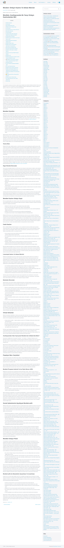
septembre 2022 (46, 93)
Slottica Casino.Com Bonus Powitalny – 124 (51, 432)
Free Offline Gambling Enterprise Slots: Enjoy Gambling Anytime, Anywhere (51, 43)
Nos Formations (42, 2)
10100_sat (45, 108)
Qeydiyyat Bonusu (9, 62)
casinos (45, 150)
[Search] (59, 9)
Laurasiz (45, 45)
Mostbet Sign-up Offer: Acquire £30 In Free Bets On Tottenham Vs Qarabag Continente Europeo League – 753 (51, 292)
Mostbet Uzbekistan (47, 306)
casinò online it (46, 146)
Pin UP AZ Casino (47, 338)
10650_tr (45, 131)
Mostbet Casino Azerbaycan (48, 253)
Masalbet (45, 211)
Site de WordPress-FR (48, 540)
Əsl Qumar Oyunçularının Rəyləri (12, 48)
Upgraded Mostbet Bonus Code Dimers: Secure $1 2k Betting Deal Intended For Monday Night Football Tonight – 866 (51, 486)
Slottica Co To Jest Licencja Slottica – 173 (51, 433)
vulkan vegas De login (47, 509)
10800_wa (45, 135)
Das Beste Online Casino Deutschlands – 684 (52, 165)
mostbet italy (46, 269)
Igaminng (45, 189)
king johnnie (46, 208)
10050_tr (45, 105)
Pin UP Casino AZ (47, 344)
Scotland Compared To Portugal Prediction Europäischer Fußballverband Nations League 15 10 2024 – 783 (52, 389)
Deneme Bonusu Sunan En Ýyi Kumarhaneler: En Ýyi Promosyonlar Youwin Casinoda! (51, 22)
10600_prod (46, 127)
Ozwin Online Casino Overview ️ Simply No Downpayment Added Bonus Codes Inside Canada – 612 (51, 333)
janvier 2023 (46, 88)
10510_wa (45, 124)
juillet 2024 (45, 72)
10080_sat (45, 107)
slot (44, 398)
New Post (45, 319)
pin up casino (46, 342)
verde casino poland (47, 491)
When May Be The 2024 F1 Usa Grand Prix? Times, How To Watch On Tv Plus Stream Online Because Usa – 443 (51, 520)
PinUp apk (45, 368)
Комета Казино (46, 525)
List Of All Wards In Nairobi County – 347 (51, 210)
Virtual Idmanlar (8, 32)
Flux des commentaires (48, 538)
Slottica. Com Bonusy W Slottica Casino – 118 (52, 471)
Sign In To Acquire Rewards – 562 (50, 392)
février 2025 (46, 62)
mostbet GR (46, 264)
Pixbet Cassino (46, 371)
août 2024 (45, 70)
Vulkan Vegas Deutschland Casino (50, 510)
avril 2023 (45, 84)
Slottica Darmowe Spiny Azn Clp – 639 (50, 437)
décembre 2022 (46, 89)
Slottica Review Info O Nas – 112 (49, 460)
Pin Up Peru (46, 352)
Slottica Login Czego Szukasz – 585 (50, 449)
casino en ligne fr (47, 142)
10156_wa (45, 112)
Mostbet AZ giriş (46, 235)
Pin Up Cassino (46, 349)
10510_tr (45, 123)
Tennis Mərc (8, 24)
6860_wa (45, 139)
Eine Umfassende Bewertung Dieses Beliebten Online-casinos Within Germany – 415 (51, 171)
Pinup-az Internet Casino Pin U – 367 (50, 369)
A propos (48, 2)
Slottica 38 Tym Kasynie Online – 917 (50, 399)
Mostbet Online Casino (48, 276)
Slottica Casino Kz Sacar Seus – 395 (50, 421)
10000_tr (45, 104)
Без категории (46, 522)
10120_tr (45, 111)
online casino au (46, 323)
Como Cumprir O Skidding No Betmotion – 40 (52, 162)
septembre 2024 (46, 69)
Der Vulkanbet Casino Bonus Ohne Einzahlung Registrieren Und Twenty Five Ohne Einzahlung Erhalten (52, 51)
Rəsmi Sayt (8, 81)
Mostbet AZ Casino (47, 234)
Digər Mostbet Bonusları (10, 25)
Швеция (45, 529)
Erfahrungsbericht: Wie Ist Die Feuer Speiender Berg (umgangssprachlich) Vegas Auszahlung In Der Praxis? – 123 (51, 179)
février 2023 (46, 87)
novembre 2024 (46, 66)
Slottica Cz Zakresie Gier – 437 (49, 436)
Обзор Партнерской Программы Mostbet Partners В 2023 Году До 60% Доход (52, 47)
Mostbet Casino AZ (47, 252)
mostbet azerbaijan (47, 242)
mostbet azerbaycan (32, 119)
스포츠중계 (46, 41)
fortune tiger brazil (47, 181)
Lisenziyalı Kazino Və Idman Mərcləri (12, 29)
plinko (45, 372)
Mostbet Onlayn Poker (10, 43)
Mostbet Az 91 (8, 55)
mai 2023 (45, 83)
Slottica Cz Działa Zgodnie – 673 (49, 434)
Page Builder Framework (57, 546)
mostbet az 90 (9, 502)
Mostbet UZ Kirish (47, 304)
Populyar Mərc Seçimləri (10, 36)
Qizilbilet (45, 380)
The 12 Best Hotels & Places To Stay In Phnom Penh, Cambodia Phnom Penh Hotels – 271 (52, 481)
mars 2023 (45, 85)
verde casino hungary (47, 490)
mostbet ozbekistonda (47, 277)
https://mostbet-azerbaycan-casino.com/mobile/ (18, 163)
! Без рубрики (46, 103)
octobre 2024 (46, 68)
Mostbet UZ (46, 302)
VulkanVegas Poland (47, 517)
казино (45, 524)
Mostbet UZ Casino (47, 303)
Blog (35, 2)
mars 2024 (45, 77)
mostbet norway (46, 275)
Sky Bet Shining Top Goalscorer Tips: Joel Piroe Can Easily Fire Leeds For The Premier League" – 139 (52, 395)
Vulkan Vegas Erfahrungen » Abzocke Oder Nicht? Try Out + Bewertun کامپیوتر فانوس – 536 (51, 513)
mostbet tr (45, 300)
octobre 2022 (46, 92)
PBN (44, 337)
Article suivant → (38, 504)
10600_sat (45, 128)
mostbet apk (46, 223)
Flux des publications (47, 537)
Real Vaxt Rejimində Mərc (10, 66)
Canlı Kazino (8, 28)
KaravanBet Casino (47, 203)
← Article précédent (6, 504)
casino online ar (46, 145)
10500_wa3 (46, 120)
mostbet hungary (46, 265)
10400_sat (45, 116)
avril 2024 (45, 76)
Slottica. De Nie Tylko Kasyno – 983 (50, 472)
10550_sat (45, 126)
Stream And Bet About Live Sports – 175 (51, 476)
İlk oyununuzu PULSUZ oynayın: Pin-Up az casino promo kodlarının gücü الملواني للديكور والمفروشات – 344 (51, 192)
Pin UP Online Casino (47, 350)
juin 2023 (45, 81)
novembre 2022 (46, 91)
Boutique (30, 2)
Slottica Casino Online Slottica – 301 (50, 425)
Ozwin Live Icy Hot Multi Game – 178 (50, 327)
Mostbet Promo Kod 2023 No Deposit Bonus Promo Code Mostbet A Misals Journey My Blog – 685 (51, 283)
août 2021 (45, 96)
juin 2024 (45, 73)
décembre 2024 (46, 65)
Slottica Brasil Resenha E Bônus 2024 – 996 (51, 414)
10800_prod (46, 134)
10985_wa (45, 138)
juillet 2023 (45, 80)
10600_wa (45, 130)
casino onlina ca (46, 143)
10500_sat (45, 119)
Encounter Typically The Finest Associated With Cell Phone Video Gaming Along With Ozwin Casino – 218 (51, 175)
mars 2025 (45, 61)
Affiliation (54, 2)
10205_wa (45, 115)
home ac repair (46, 53)
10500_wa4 (46, 122)
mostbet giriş (46, 262)
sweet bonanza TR (47, 478)
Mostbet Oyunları (9, 22)
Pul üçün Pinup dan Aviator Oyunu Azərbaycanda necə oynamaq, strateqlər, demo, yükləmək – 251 (51, 378)
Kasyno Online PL (47, 207)
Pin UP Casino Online (47, 348)
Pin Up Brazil (46, 341)
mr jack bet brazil (47, 318)
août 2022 (45, 95)
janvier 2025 (46, 64)
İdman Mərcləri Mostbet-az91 (11, 47)
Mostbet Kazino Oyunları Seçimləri (12, 67)
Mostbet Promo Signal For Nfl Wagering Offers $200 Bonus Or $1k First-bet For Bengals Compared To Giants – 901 (52, 287)
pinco (44, 367)
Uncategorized (46, 483)
